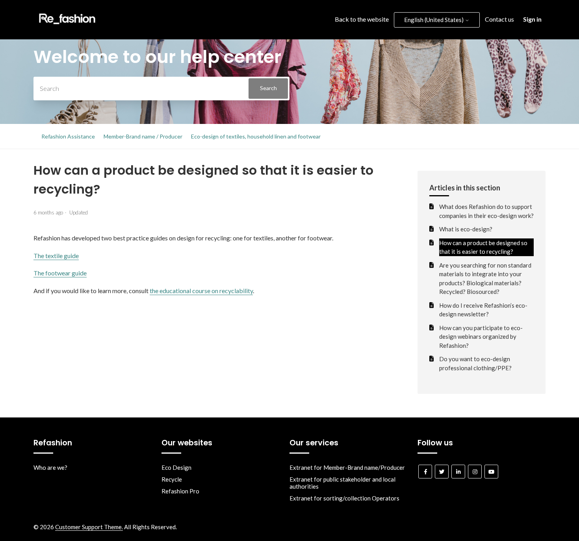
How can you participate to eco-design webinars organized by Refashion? (481, 336)
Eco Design (176, 467)
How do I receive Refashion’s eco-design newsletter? (483, 310)
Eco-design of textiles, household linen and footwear (256, 136)
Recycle (171, 479)
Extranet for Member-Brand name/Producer (347, 467)
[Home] (67, 26)
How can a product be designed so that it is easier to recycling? (483, 247)
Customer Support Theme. (89, 526)
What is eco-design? (465, 229)
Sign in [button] (532, 19)
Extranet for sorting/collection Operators (344, 498)
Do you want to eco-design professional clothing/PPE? (475, 363)
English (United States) (434, 19)
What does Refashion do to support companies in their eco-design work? (486, 211)
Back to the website (362, 19)
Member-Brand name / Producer (143, 136)
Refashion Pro (180, 491)
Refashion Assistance (68, 136)
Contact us (499, 19)
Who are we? (50, 467)
